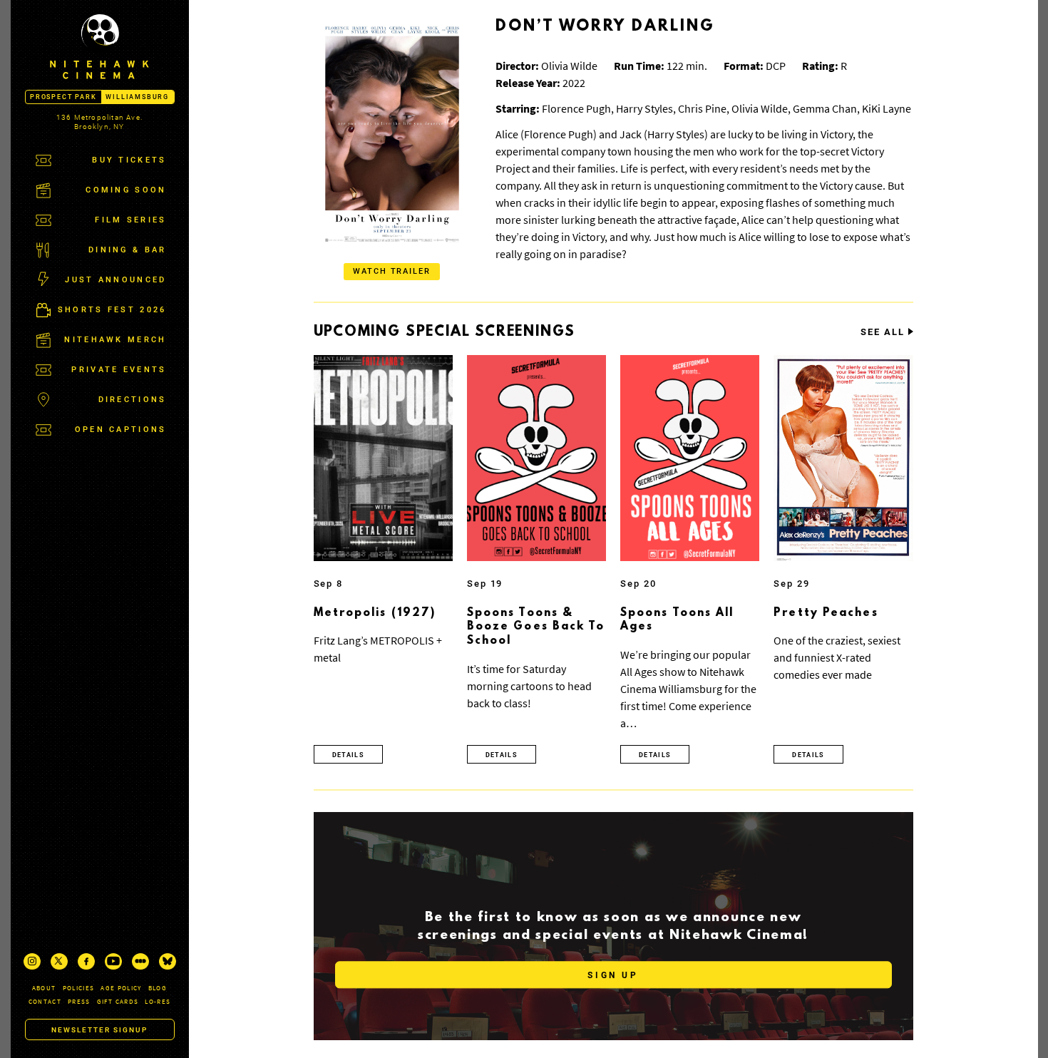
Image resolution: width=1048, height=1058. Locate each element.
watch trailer (392, 271)
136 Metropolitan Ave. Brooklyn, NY (99, 121)
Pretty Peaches (826, 613)
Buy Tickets (129, 160)
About (44, 988)
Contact (45, 1001)
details (348, 755)
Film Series (130, 220)
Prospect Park (63, 97)
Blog (157, 988)
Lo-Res (157, 1001)
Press (79, 1001)
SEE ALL (883, 332)
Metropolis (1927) (375, 613)
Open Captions (121, 429)
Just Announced (115, 279)
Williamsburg (137, 97)
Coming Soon (126, 190)
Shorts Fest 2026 (112, 309)
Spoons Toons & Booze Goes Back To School (536, 627)
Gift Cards (118, 1001)
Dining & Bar (127, 250)
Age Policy (121, 988)
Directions (132, 399)
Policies (79, 988)
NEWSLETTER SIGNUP (99, 1030)
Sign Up (612, 975)
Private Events (118, 369)
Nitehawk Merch (115, 339)
